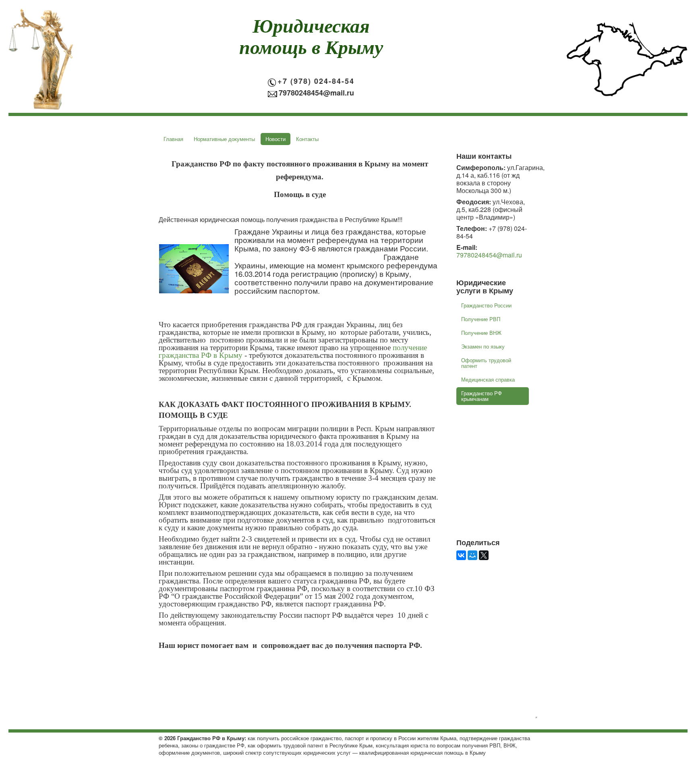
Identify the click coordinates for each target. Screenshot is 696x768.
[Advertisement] (506, 501)
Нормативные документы (224, 139)
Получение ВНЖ (481, 332)
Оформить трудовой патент (486, 362)
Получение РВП (480, 319)
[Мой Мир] (472, 555)
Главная (173, 139)
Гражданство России (486, 305)
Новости (275, 139)
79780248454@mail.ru (489, 254)
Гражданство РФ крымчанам (481, 396)
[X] (484, 555)
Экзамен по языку (483, 346)
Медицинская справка (488, 379)
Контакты (307, 139)
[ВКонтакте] (461, 555)
